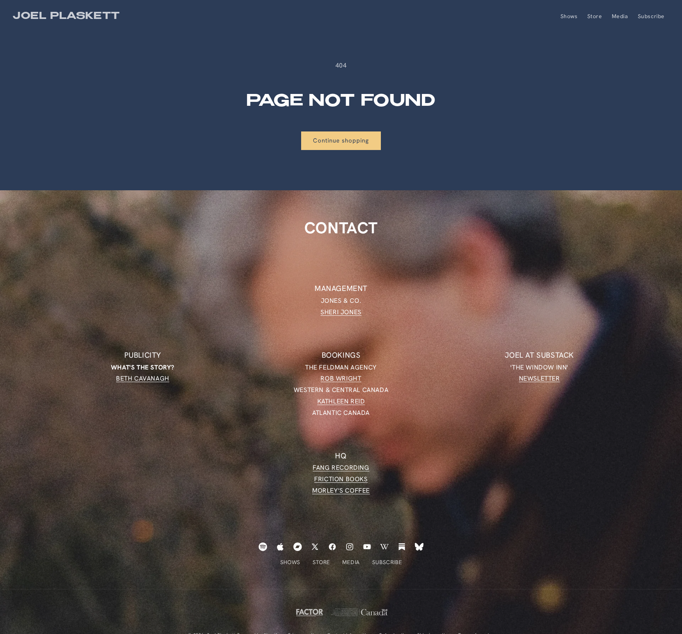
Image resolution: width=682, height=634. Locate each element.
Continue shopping (341, 140)
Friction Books (340, 479)
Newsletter (539, 378)
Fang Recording (341, 468)
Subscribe (387, 562)
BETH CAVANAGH (142, 378)
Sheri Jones (341, 312)
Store (321, 562)
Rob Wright (340, 378)
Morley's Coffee (341, 490)
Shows (290, 562)
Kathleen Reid (341, 401)
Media (351, 562)
